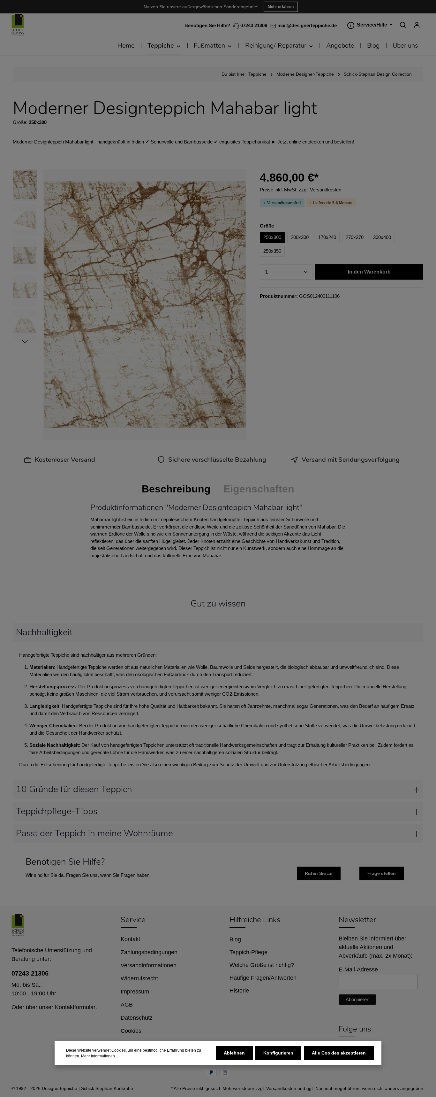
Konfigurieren (278, 1052)
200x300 (300, 237)
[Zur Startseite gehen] (17, 25)
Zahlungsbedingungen (149, 952)
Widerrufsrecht (139, 978)
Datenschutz (137, 1018)
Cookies (131, 1031)
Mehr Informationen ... (100, 1056)
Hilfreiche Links (254, 920)
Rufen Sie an (319, 873)
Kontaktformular (75, 1007)
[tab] (176, 489)
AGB (127, 1004)
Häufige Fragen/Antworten (263, 978)
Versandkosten (281, 1088)
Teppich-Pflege (248, 952)
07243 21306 (253, 25)
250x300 (272, 237)
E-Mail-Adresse (358, 969)
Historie (239, 990)
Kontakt (130, 939)
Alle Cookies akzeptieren (339, 1052)
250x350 (272, 251)
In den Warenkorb (369, 271)
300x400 (382, 237)
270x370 (355, 237)
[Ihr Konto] (416, 24)
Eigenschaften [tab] (258, 489)
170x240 (327, 237)
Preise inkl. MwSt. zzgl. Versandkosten (300, 189)
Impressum (135, 991)
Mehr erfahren (281, 6)
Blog (235, 939)
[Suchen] (402, 24)
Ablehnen (234, 1052)
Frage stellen (381, 873)
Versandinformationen (149, 965)
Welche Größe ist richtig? (261, 965)
